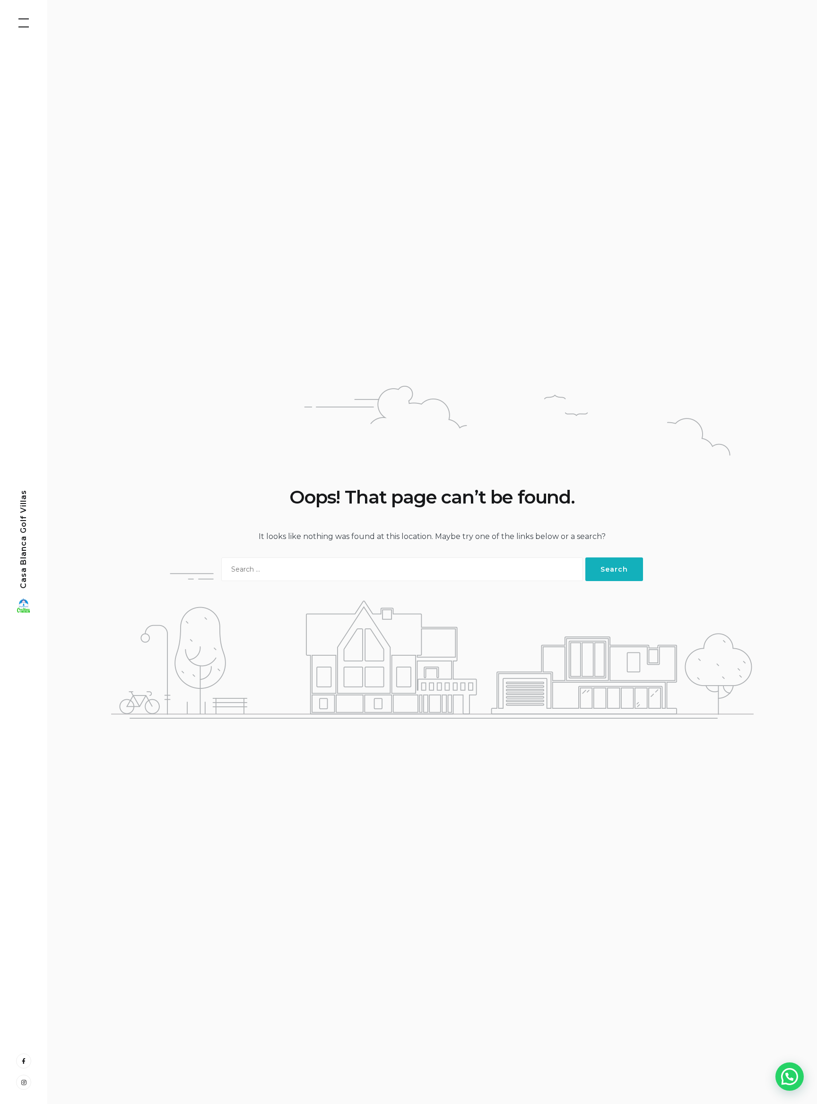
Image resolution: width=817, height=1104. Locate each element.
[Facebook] (23, 1060)
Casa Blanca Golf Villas (23, 538)
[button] (789, 1076)
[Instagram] (23, 1082)
